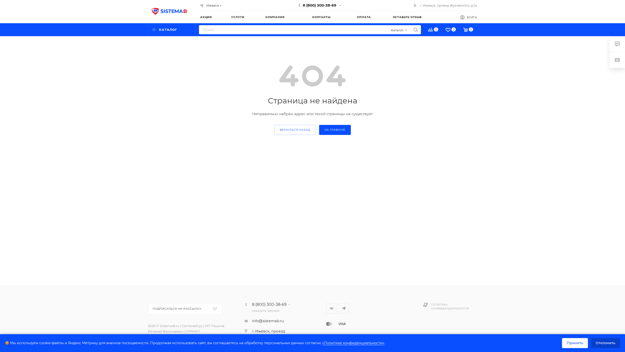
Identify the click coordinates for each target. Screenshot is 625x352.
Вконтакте (331, 308)
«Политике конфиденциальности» (353, 343)
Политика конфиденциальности (450, 306)
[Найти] (415, 29)
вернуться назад (295, 130)
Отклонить (605, 343)
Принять (575, 343)
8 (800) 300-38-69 (319, 5)
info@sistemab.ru (268, 321)
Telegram (344, 308)
